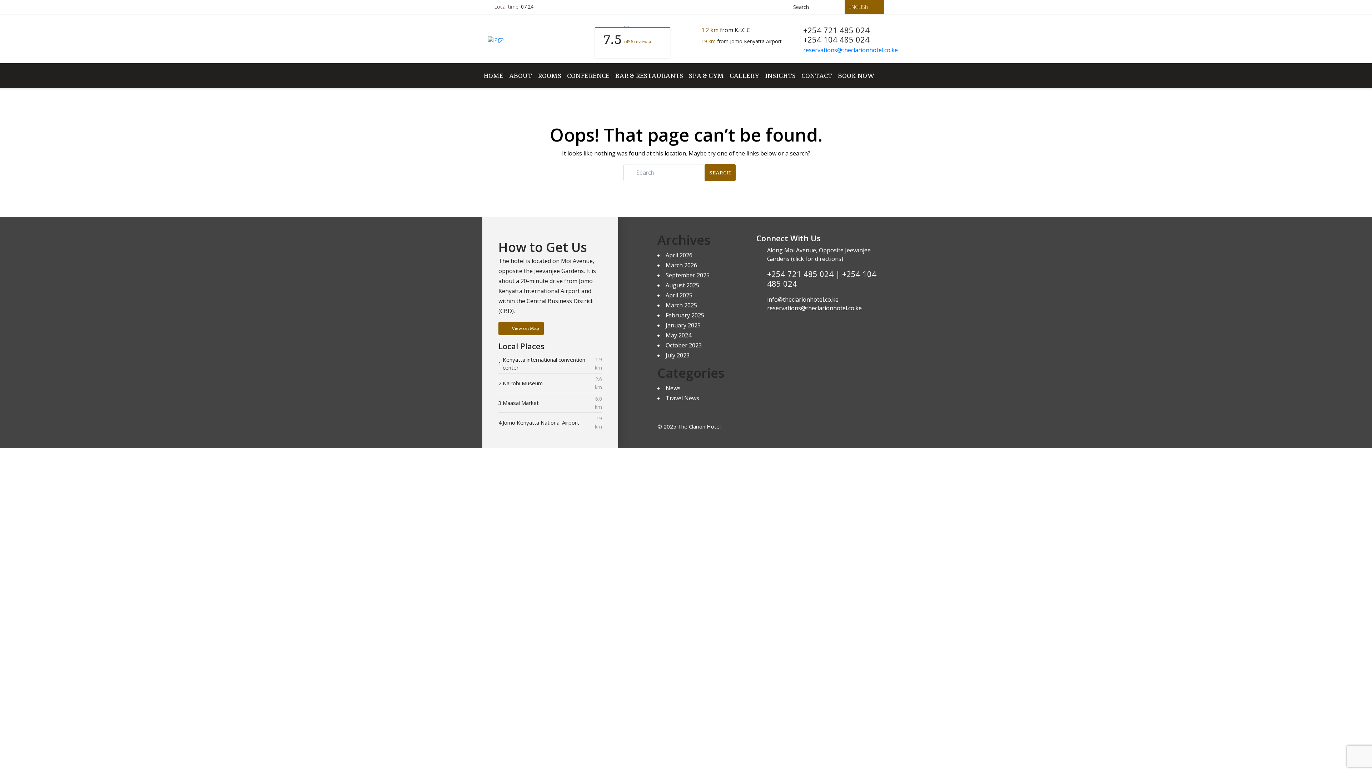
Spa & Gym (706, 75)
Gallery (744, 75)
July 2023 (678, 355)
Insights (780, 75)
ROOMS (549, 75)
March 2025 (681, 305)
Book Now (856, 75)
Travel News (682, 398)
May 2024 (678, 335)
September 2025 (688, 275)
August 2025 (682, 285)
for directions (822, 259)
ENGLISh (859, 7)
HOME (493, 75)
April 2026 (679, 255)
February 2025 (685, 315)
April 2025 (679, 295)
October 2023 (684, 345)
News (673, 388)
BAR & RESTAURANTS (649, 75)
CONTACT (816, 75)
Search (720, 172)
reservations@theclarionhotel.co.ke (850, 50)
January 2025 (683, 325)
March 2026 (681, 265)
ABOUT (520, 75)
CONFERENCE (588, 75)
